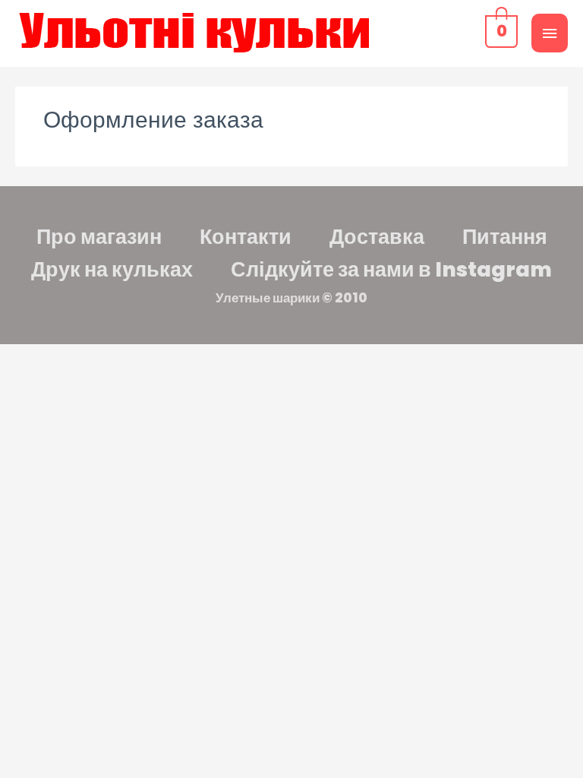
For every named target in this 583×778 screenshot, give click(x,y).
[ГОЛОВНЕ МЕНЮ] (549, 33)
